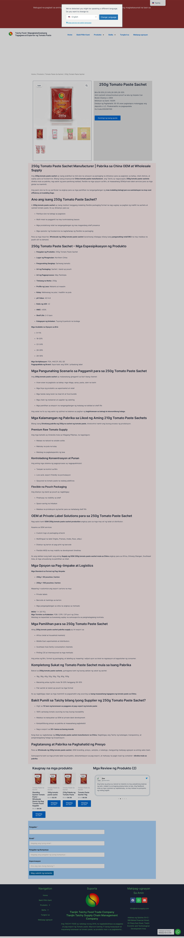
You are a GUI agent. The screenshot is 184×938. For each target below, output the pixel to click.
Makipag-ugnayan (140, 35)
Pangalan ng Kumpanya (38, 850)
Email (32, 838)
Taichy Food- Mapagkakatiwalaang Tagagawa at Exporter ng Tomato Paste (33, 34)
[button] (87, 86)
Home (70, 35)
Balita (111, 35)
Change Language (108, 17)
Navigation (45, 888)
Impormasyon (35, 861)
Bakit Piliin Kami (83, 35)
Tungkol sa (124, 35)
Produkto (97, 35)
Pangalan (33, 827)
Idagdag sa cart (39, 814)
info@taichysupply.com (138, 908)
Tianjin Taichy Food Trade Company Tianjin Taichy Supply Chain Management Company (92, 915)
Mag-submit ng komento (41, 873)
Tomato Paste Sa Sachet (54, 74)
